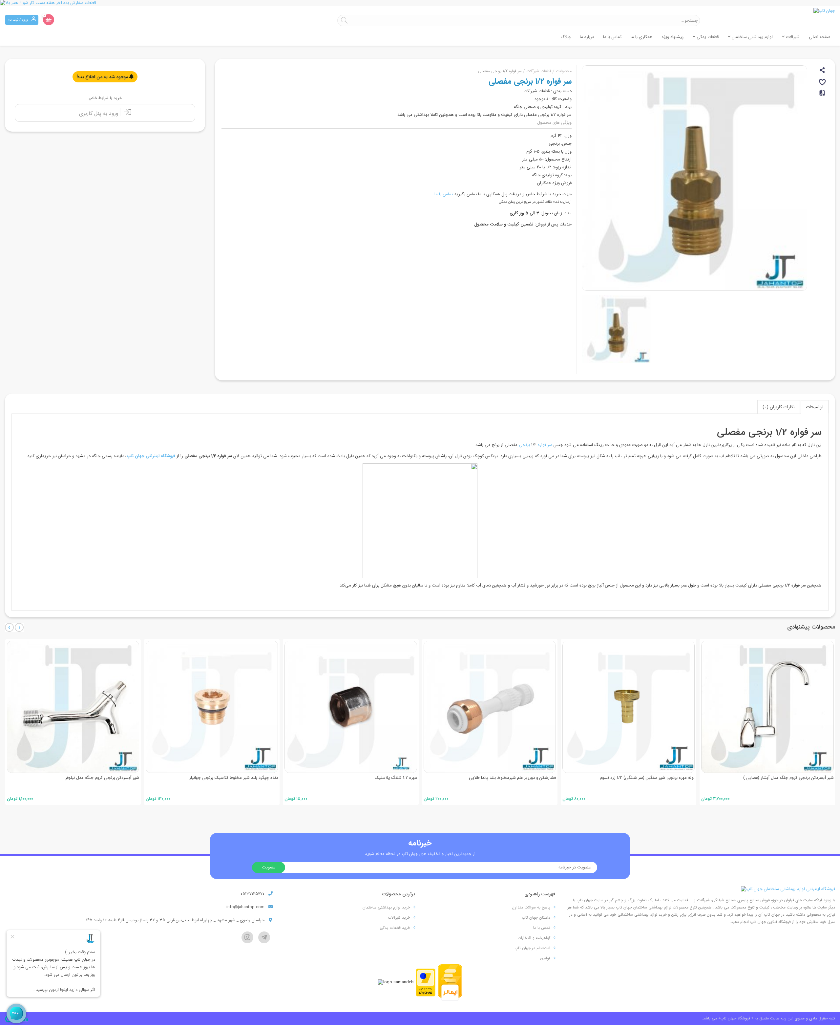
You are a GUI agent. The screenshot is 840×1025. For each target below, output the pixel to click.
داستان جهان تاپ (536, 917)
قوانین (545, 958)
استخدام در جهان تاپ (532, 948)
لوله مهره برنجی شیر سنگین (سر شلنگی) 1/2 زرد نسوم (508, 777)
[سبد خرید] (48, 19)
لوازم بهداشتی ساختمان (751, 36)
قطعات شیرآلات (538, 71)
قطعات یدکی (707, 36)
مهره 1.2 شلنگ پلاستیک (257, 777)
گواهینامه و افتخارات (533, 938)
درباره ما (587, 36)
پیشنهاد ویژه (672, 36)
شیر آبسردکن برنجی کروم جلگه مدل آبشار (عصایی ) (649, 777)
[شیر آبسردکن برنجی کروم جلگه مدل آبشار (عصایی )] (628, 707)
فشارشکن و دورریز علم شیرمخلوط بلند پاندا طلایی (373, 777)
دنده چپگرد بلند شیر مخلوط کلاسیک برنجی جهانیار (95, 777)
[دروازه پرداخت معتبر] (425, 982)
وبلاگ (565, 36)
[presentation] (9, 627)
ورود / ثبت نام (18, 20)
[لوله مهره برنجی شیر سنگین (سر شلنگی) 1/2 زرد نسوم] (490, 707)
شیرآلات (792, 36)
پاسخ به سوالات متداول (531, 907)
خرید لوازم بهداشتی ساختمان (386, 907)
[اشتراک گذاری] (823, 71)
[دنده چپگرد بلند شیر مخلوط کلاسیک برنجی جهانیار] (73, 707)
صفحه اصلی (819, 36)
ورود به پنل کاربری (99, 113)
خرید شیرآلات (399, 917)
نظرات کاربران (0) (779, 407)
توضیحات (814, 407)
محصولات (564, 71)
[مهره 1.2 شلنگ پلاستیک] (212, 707)
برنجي (524, 444)
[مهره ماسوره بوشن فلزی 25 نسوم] (768, 707)
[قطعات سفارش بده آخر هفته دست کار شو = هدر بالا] (420, 3)
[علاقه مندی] (823, 83)
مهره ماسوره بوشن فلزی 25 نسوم (804, 777)
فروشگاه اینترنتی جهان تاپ (151, 456)
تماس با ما (612, 36)
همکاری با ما (642, 36)
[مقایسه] (822, 95)
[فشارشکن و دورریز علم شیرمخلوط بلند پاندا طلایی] (351, 707)
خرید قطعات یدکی (395, 928)
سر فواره (545, 444)
